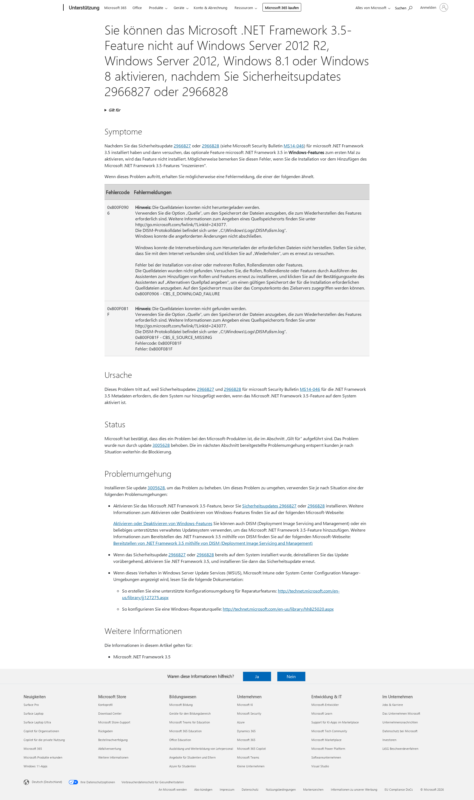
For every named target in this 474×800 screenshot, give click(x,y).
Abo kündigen (203, 789)
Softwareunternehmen (326, 757)
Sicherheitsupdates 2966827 (269, 506)
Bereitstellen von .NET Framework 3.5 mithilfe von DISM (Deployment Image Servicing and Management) (213, 543)
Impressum (227, 789)
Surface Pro (31, 705)
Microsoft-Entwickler (325, 705)
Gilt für (114, 110)
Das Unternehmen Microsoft (401, 713)
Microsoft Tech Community (329, 731)
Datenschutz (250, 789)
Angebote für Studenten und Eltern (192, 757)
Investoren (389, 740)
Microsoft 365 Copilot (251, 748)
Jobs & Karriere (392, 705)
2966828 (210, 145)
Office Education (180, 740)
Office (137, 7)
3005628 (161, 445)
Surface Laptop (33, 713)
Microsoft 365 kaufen (282, 7)
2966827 (182, 145)
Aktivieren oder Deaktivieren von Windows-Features (162, 523)
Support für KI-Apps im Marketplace (335, 722)
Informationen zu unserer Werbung (354, 789)
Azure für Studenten (182, 766)
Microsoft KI (245, 705)
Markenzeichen (313, 789)
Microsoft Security (249, 713)
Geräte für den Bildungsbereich (190, 713)
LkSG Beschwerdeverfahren (400, 748)
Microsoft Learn (321, 713)
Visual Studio (320, 766)
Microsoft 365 (115, 7)
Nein (291, 676)
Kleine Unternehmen (250, 766)
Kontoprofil (105, 705)
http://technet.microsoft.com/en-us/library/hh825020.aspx (278, 609)
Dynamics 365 (246, 731)
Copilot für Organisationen (41, 731)
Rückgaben (105, 731)
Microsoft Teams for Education (189, 722)
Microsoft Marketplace (326, 740)
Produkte (156, 7)
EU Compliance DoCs (399, 789)
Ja (257, 676)
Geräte (179, 7)
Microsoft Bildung (181, 705)
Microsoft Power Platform (328, 748)
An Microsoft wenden (173, 789)
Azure (241, 722)
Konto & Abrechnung (210, 7)
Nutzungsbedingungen (281, 789)
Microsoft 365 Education (185, 731)
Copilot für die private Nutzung (44, 740)
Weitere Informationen (113, 757)
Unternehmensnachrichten (400, 722)
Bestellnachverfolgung (113, 740)
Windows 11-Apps (35, 766)
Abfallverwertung (109, 748)
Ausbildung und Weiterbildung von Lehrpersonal (201, 748)
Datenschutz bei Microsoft (399, 731)
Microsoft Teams (248, 757)
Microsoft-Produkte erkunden (43, 757)
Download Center (110, 713)
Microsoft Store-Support (114, 722)
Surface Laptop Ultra (37, 722)
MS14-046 (294, 145)
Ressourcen (244, 7)
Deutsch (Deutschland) (47, 782)
